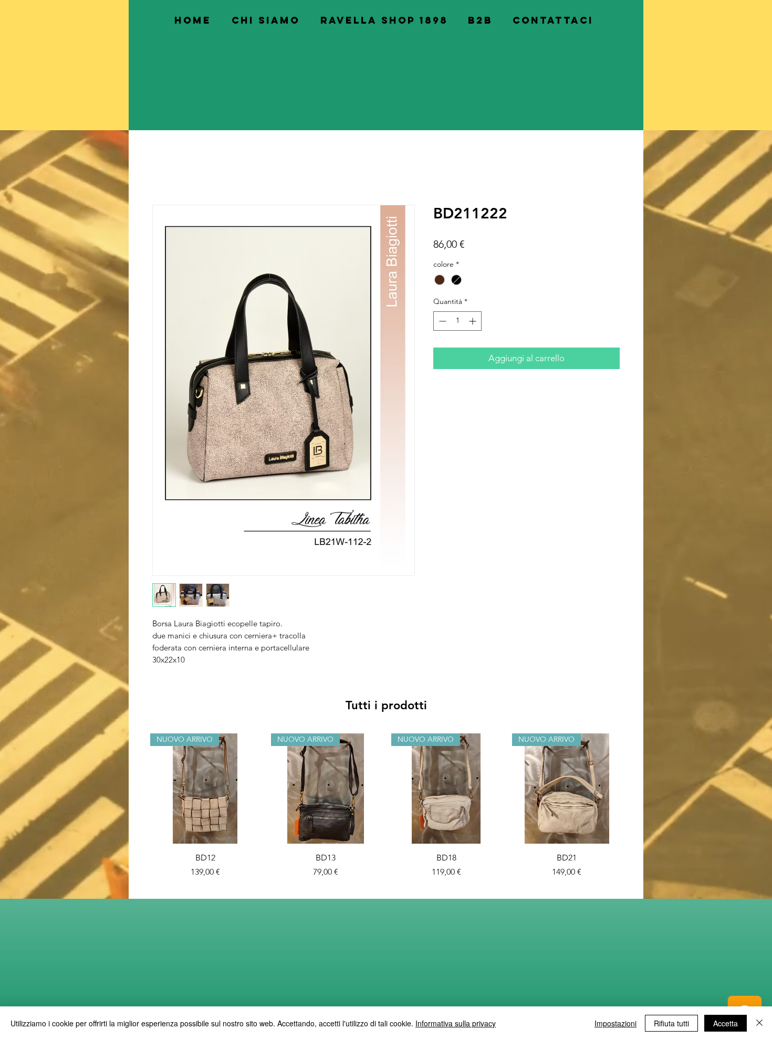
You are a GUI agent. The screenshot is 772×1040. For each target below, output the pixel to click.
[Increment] (473, 322)
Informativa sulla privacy (455, 1023)
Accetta (725, 1023)
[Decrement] (441, 322)
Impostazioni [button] (615, 1023)
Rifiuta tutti (671, 1023)
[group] (386, 807)
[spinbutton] (457, 322)
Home (164, 168)
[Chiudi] (759, 1023)
